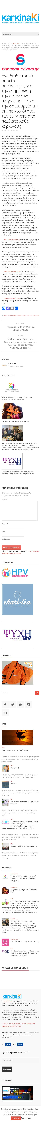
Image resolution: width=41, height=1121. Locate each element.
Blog (3, 747)
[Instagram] (28, 704)
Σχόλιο (5, 499)
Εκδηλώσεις (14, 874)
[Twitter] (12, 704)
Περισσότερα (26, 1118)
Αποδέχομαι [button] (15, 1118)
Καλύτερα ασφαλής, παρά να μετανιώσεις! (25, 941)
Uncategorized (15, 939)
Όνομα (5, 524)
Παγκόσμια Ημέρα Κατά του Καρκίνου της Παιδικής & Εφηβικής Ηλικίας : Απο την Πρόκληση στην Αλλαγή (18, 473)
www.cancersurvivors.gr (11, 240)
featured (14, 315)
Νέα (18, 43)
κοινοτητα (29, 315)
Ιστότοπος (6, 539)
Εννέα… (13, 783)
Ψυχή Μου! (15, 768)
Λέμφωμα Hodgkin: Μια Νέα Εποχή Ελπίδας (20, 328)
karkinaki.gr (7, 1001)
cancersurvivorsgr (7, 315)
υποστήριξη (36, 315)
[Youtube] (20, 704)
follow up (19, 315)
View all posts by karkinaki (16, 366)
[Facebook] (5, 704)
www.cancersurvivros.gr (12, 271)
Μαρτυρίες (14, 887)
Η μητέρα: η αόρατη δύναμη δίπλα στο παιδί (16, 421)
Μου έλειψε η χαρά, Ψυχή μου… (15, 750)
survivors (24, 315)
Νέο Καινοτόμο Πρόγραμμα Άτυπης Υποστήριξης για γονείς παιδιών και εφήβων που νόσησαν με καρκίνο (20, 343)
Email (4, 531)
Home (14, 43)
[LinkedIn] (5, 712)
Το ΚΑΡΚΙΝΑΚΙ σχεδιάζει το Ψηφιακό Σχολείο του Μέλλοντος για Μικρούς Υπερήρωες (17, 398)
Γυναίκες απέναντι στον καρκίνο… (24, 846)
